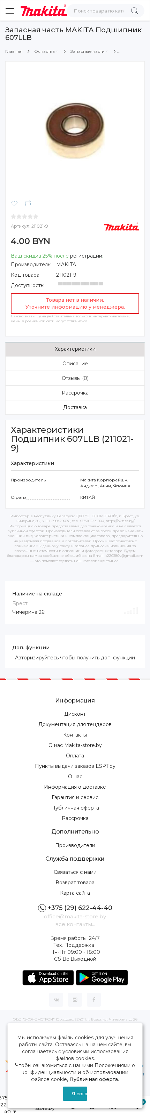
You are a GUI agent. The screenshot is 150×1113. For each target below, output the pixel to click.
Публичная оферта (75, 808)
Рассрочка (75, 393)
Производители (75, 845)
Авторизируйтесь (37, 658)
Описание (75, 363)
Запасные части (87, 51)
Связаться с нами (75, 872)
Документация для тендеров (75, 724)
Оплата (75, 756)
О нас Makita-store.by (75, 745)
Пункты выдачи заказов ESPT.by (75, 766)
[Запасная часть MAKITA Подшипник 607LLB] (75, 130)
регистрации (86, 256)
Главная (14, 51)
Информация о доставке (75, 787)
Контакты (75, 735)
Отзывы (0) (75, 378)
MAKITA (66, 264)
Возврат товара (75, 882)
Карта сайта (75, 893)
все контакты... (75, 924)
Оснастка (44, 51)
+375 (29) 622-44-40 (80, 908)
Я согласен (79, 1093)
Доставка (75, 407)
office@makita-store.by (75, 916)
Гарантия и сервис (75, 797)
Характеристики (75, 349)
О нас (75, 776)
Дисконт (75, 714)
